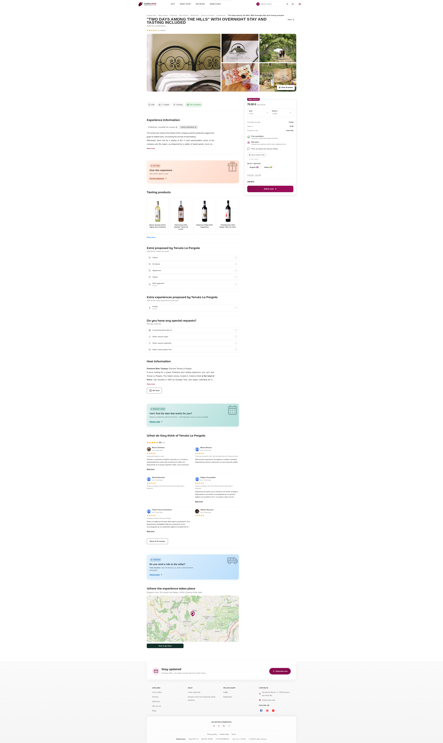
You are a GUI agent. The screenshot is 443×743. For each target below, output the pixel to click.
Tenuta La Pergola (207, 15)
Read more (150, 469)
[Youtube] (273, 710)
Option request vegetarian (161, 343)
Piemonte (173, 15)
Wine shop (185, 4)
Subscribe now (279, 671)
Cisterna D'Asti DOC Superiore (204, 226)
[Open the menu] (290, 4)
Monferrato (195, 15)
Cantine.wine (151, 15)
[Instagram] (267, 710)
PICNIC (155, 306)
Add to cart (270, 189)
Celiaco (155, 257)
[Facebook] (261, 710)
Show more (151, 148)
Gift (173, 4)
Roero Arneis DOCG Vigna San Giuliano (157, 226)
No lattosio (156, 264)
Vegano (155, 277)
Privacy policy (212, 734)
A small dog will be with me (162, 330)
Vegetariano (156, 270)
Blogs (154, 711)
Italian (266, 167)
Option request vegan (160, 337)
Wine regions (163, 15)
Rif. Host (154, 390)
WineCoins (156, 701)
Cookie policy (224, 734)
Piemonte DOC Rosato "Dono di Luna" (181, 227)
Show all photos (286, 87)
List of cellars (157, 692)
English (253, 167)
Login (225, 692)
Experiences (221, 15)
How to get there (165, 646)
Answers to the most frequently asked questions (201, 698)
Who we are (156, 706)
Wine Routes (184, 15)
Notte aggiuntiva (158, 283)
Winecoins (215, 4)
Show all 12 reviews (157, 541)
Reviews (200, 4)
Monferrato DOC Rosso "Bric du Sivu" (228, 226)
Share (291, 19)
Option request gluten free (162, 349)
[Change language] (301, 4)
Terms (233, 734)
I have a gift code (194, 692)
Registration (227, 697)
